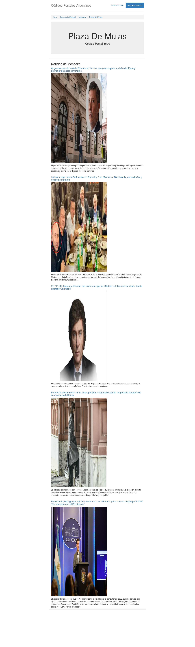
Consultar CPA (117, 5)
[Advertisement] (97, 627)
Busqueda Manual (68, 17)
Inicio (55, 17)
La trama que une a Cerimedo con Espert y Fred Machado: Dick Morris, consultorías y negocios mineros (96, 178)
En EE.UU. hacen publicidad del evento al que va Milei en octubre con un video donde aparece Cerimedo (96, 287)
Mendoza (82, 17)
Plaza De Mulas (95, 17)
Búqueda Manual (135, 5)
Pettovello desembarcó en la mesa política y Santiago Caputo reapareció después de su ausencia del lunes (96, 394)
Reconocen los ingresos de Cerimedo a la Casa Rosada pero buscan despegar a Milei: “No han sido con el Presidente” (97, 503)
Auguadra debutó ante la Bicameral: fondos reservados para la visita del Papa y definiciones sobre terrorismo (93, 69)
